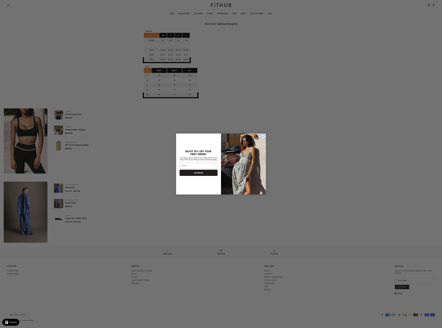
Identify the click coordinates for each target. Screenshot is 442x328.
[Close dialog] (263, 136)
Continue (198, 173)
